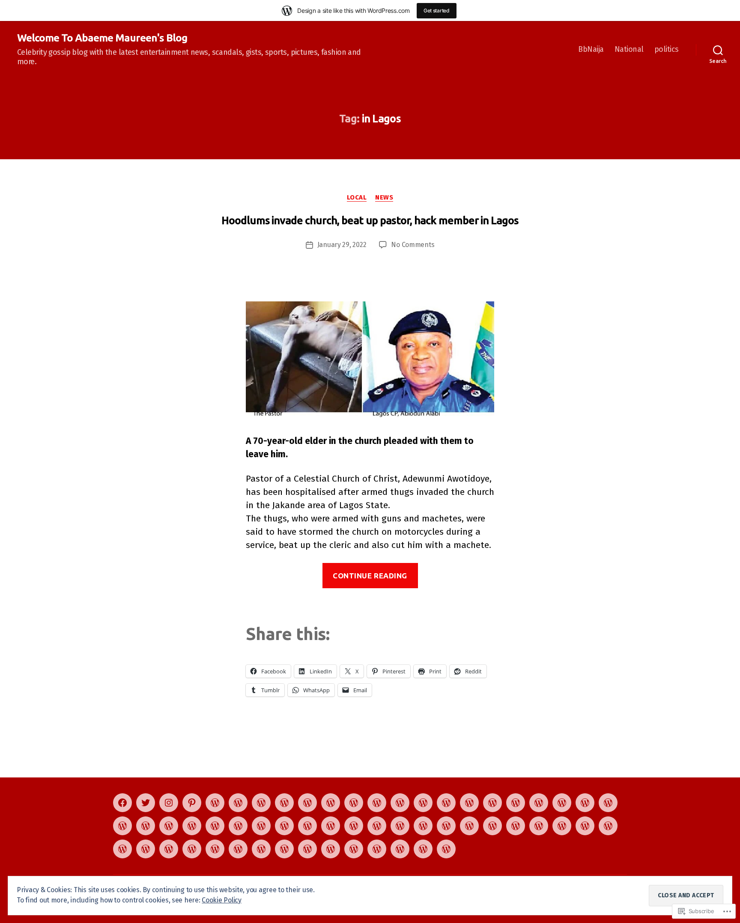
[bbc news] (376, 802)
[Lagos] (469, 825)
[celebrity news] (585, 802)
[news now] (400, 802)
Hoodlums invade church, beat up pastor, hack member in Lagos (370, 220)
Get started (437, 10)
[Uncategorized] (238, 802)
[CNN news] (353, 802)
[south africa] (423, 825)
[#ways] (122, 825)
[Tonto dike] (261, 849)
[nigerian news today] (446, 802)
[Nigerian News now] (284, 802)
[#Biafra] (238, 849)
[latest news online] (215, 825)
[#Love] (168, 825)
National (629, 49)
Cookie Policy (222, 900)
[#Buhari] (608, 802)
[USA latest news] (145, 849)
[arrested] (330, 849)
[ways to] (561, 802)
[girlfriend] (608, 825)
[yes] (515, 802)
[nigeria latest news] (122, 849)
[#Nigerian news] (145, 825)
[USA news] (515, 825)
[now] (423, 802)
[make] (538, 825)
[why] (561, 825)
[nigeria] (307, 825)
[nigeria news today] (585, 825)
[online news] (284, 825)
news (384, 197)
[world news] (330, 802)
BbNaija (591, 49)
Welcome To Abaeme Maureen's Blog (102, 38)
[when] (469, 802)
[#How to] (307, 802)
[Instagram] (168, 802)
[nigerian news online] (168, 849)
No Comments (412, 245)
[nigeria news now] (400, 825)
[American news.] (376, 825)
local (357, 197)
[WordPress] (215, 802)
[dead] (191, 849)
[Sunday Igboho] (353, 825)
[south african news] (307, 849)
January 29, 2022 (342, 245)
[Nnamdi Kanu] (353, 849)
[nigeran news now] (261, 825)
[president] (538, 802)
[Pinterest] (191, 802)
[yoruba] (492, 825)
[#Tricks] (191, 825)
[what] (238, 825)
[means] (284, 849)
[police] (446, 825)
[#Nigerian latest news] (215, 849)
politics (666, 49)
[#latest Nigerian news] (261, 802)
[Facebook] (122, 802)
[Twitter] (145, 802)
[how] (492, 802)
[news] (330, 825)
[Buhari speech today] (376, 849)
